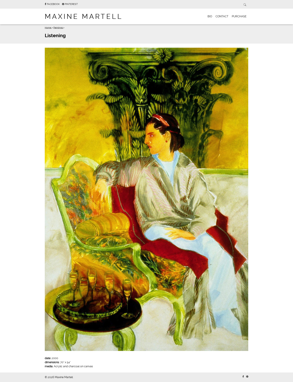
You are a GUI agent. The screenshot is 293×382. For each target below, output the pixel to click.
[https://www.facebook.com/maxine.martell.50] (243, 376)
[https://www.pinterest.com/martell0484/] (247, 376)
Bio (210, 16)
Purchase (239, 16)
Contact (222, 16)
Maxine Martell (84, 17)
